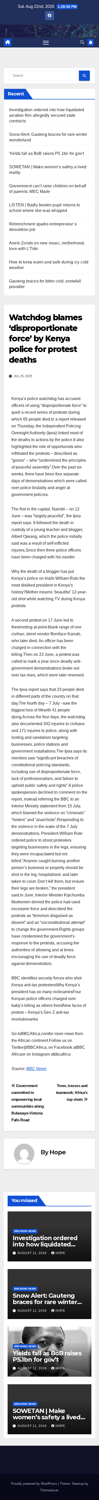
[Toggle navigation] (46, 42)
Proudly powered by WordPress (34, 1484)
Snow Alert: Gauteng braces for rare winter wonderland (45, 1302)
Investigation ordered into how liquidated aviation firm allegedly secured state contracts (46, 115)
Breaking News (25, 1231)
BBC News (36, 1068)
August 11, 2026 (33, 1253)
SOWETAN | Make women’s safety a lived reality (46, 1417)
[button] (82, 42)
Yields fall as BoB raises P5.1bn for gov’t (46, 153)
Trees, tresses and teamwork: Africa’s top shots (72, 1093)
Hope (57, 1152)
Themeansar (49, 1490)
